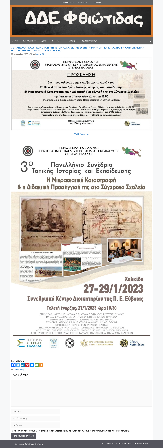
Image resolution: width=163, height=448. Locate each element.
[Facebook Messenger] (32, 365)
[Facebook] (13, 365)
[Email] (37, 365)
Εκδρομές (73, 41)
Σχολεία (44, 41)
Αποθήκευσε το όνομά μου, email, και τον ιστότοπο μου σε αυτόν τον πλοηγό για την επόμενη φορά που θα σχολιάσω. (72, 431)
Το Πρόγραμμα (81, 134)
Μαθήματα (82, 2)
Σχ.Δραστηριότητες (90, 41)
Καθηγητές (56, 41)
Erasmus (98, 2)
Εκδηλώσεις (19, 370)
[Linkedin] (23, 365)
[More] (41, 365)
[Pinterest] (27, 365)
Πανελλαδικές (68, 2)
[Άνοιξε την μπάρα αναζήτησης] (150, 40)
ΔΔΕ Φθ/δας (28, 41)
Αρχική (15, 41)
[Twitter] (18, 365)
